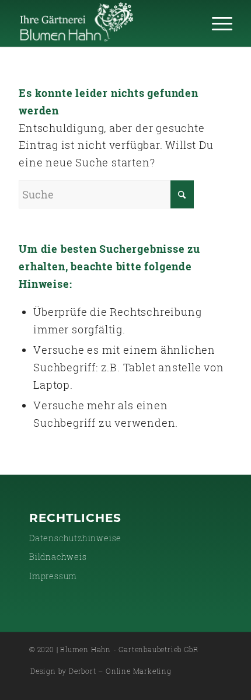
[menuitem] (216, 23)
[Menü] (216, 23)
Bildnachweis (58, 556)
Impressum (53, 575)
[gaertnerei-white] (104, 23)
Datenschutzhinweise (75, 538)
